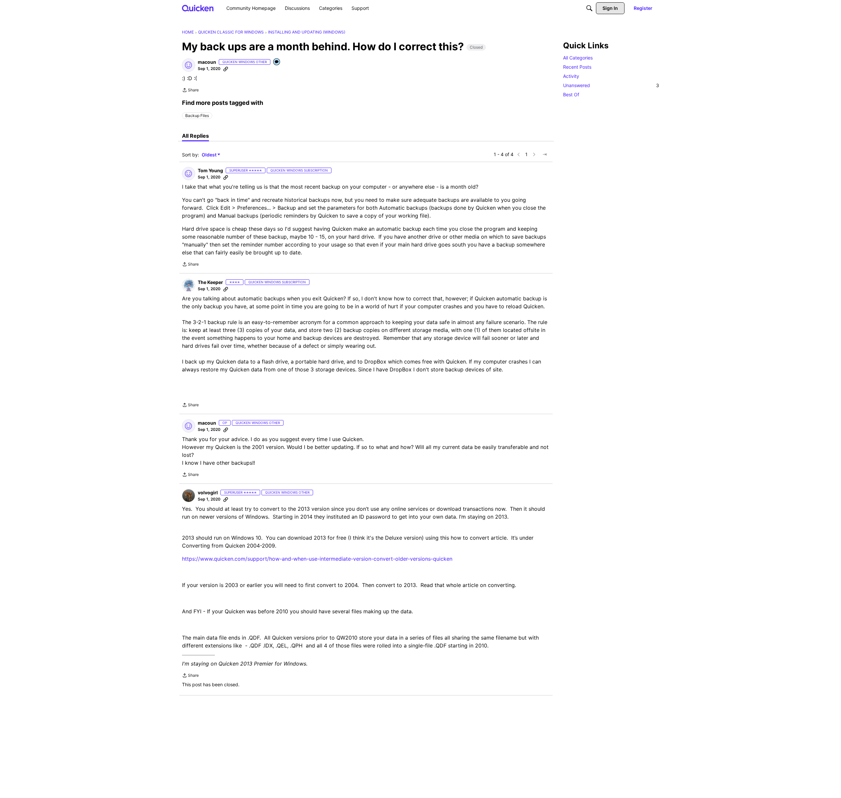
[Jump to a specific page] (544, 154)
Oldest (209, 155)
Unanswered (611, 85)
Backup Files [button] (197, 115)
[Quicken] (198, 8)
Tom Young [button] (210, 170)
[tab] (195, 135)
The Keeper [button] (210, 282)
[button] (188, 65)
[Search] (589, 8)
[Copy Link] (226, 69)
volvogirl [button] (208, 492)
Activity (571, 76)
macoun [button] (207, 62)
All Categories (578, 57)
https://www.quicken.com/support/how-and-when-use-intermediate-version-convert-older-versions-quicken (317, 558)
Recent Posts (577, 67)
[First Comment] (277, 62)
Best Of (571, 94)
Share (190, 90)
